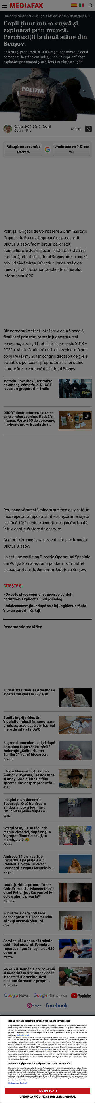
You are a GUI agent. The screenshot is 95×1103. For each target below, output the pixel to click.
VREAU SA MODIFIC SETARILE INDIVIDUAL (47, 1096)
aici (47, 1049)
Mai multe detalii (23, 1035)
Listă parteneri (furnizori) (17, 1083)
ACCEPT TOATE (47, 1090)
